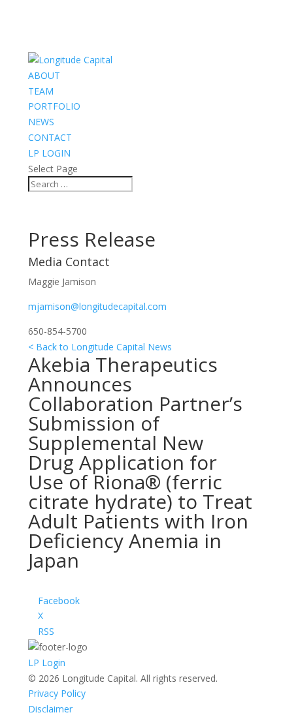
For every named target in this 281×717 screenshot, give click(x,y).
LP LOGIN (49, 153)
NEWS (41, 121)
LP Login (46, 662)
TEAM (41, 91)
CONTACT (50, 137)
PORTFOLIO (54, 106)
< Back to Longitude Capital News (100, 347)
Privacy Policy (57, 693)
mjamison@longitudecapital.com (97, 306)
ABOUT (44, 75)
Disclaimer (50, 709)
